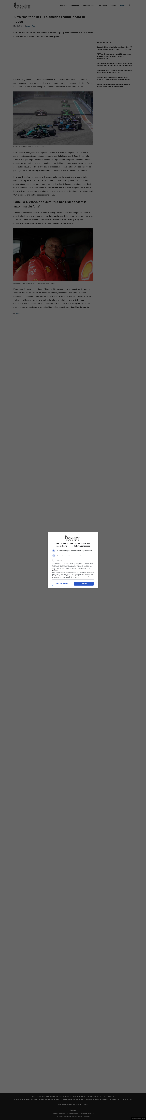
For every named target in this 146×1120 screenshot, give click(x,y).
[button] (73, 560)
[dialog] (73, 560)
